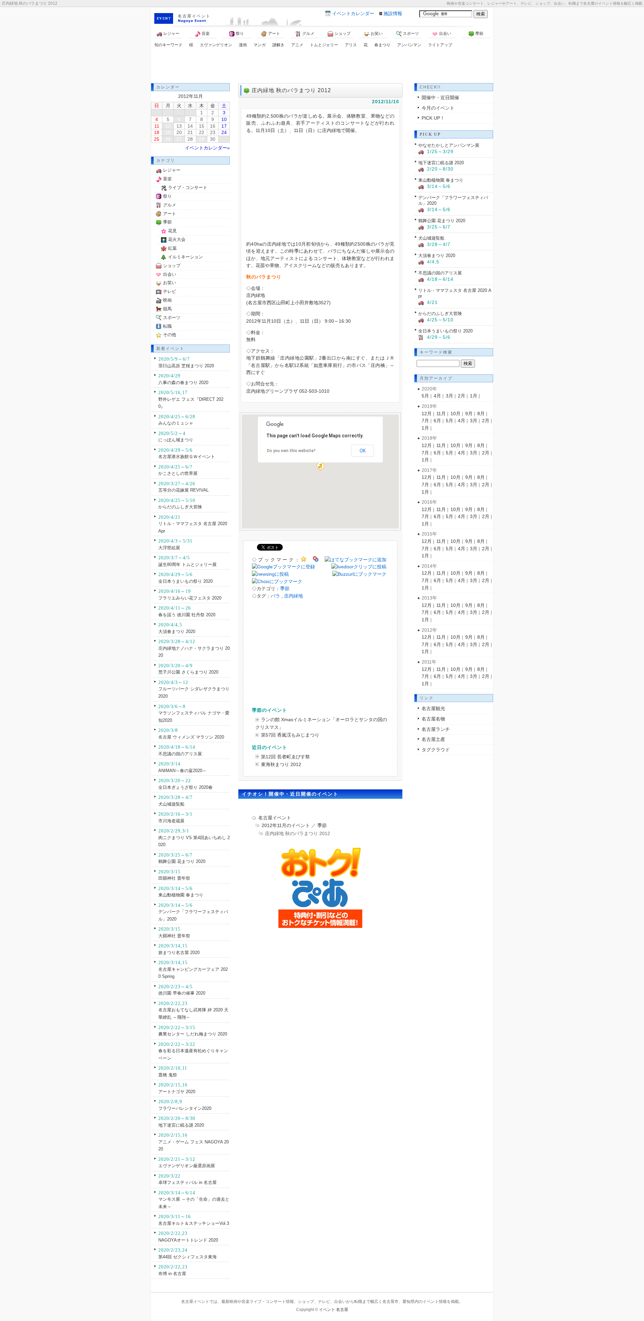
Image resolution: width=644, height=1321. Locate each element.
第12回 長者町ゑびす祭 (285, 756)
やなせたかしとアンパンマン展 (448, 145)
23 (212, 132)
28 (190, 139)
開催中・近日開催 (440, 97)
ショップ (342, 33)
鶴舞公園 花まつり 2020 (181, 861)
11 (156, 126)
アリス (351, 45)
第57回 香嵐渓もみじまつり (290, 735)
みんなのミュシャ (175, 423)
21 (190, 132)
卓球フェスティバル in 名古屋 (187, 1182)
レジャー (171, 33)
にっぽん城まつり (175, 439)
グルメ (308, 33)
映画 (167, 300)
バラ (275, 596)
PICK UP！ (433, 118)
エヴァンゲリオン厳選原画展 (186, 1165)
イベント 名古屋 (333, 1309)
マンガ (260, 45)
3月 (449, 395)
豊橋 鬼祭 (167, 1074)
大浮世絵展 (169, 547)
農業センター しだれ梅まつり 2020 (192, 1033)
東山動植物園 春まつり (180, 894)
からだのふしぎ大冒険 (180, 506)
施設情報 (392, 13)
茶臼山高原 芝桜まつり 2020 (186, 365)
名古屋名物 (433, 718)
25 (156, 139)
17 (224, 126)
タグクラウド (436, 749)
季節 (479, 33)
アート (274, 33)
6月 (437, 420)
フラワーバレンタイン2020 (184, 1108)
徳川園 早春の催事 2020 (181, 993)
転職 (167, 326)
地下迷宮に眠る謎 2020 (181, 1125)
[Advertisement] (322, 66)
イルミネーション (185, 256)
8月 (481, 413)
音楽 (206, 33)
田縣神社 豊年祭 (174, 878)
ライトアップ (440, 45)
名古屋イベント (194, 16)
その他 (169, 334)
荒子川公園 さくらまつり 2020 (188, 672)
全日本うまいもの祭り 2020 (185, 581)
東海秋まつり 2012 (281, 764)
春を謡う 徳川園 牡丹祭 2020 (186, 614)
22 (201, 132)
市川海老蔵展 (171, 820)
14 (190, 126)
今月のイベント (438, 108)
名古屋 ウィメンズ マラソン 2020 (191, 737)
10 (224, 119)
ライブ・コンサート (187, 187)
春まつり (382, 45)
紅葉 (172, 248)
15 (201, 126)
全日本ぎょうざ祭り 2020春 (185, 787)
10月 (455, 413)
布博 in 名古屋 (172, 1273)
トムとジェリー (324, 45)
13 (179, 126)
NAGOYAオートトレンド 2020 (188, 1240)
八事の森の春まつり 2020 (183, 382)
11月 (441, 413)
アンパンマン (409, 45)
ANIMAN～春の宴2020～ (182, 770)
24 (224, 132)
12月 (427, 413)
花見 (172, 230)
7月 (425, 420)
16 (212, 126)
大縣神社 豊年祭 (174, 935)
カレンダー (353, 13)
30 (212, 139)
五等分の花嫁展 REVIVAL (183, 490)
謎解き (278, 45)
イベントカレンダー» (207, 147)
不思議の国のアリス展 (180, 753)
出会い (445, 33)
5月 (425, 395)
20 (179, 132)
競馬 (167, 308)
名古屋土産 (433, 739)
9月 (469, 413)
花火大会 (176, 239)
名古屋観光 (433, 708)
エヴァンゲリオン (216, 45)
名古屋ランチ (436, 729)
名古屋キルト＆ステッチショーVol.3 (193, 1223)
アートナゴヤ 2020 (176, 1091)
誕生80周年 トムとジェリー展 (187, 564)
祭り (240, 33)
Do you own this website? (291, 450)
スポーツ (411, 33)
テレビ (169, 291)
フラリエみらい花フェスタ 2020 (189, 598)
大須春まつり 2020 (176, 631)
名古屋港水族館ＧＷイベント (186, 456)
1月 (473, 395)
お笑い (377, 33)
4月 (437, 395)
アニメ (297, 45)
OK (363, 450)
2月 (461, 395)
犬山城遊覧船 (171, 804)
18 (156, 132)
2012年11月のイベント (286, 825)
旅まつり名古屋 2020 (179, 952)
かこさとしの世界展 (178, 473)
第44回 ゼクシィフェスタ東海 (187, 1256)
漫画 (243, 45)
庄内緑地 (293, 596)
